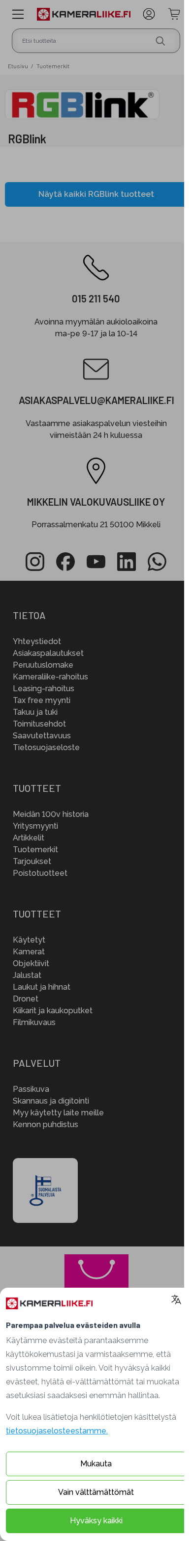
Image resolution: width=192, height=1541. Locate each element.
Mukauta (96, 1463)
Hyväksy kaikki (96, 1520)
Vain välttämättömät (96, 1492)
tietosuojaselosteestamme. (57, 1430)
